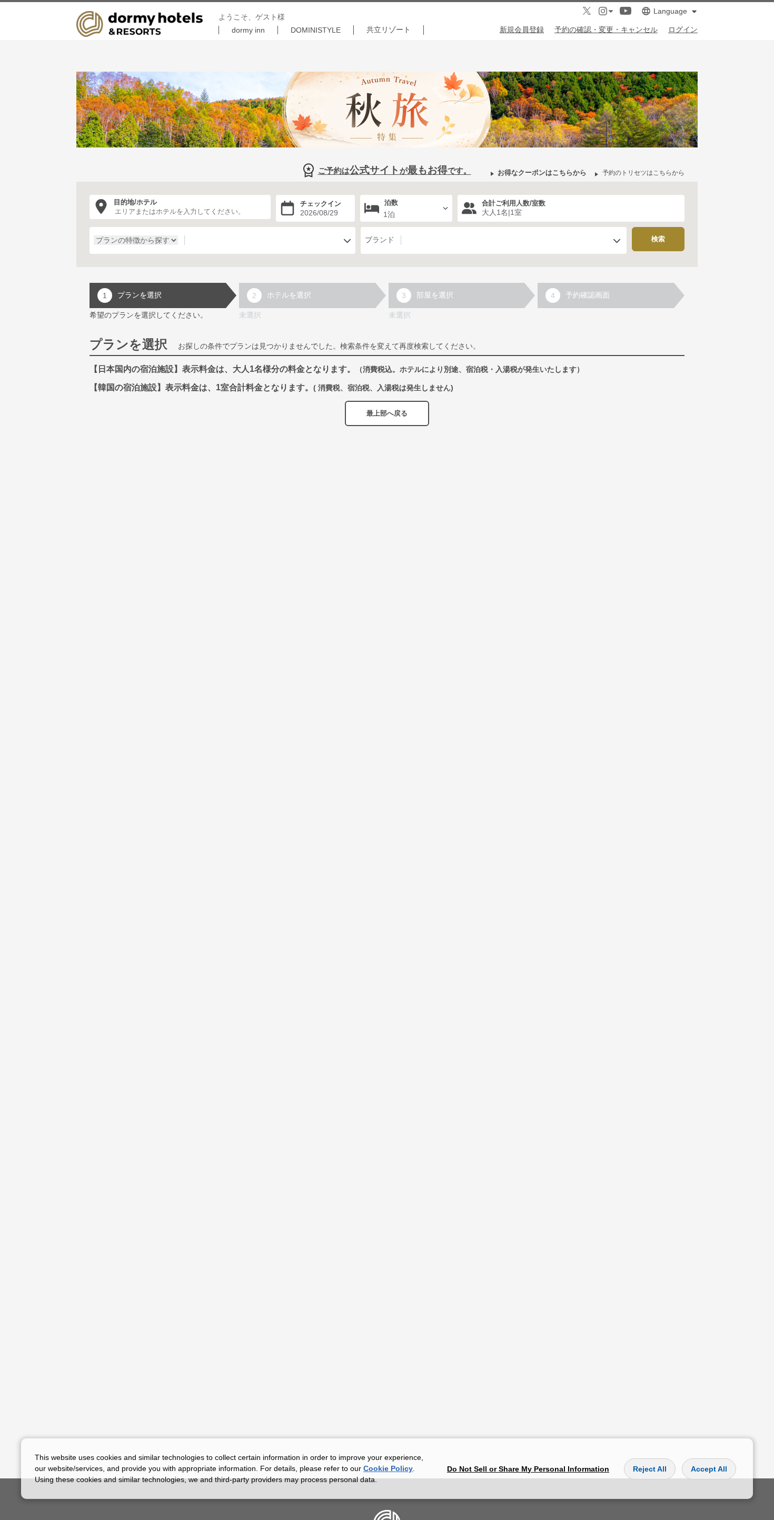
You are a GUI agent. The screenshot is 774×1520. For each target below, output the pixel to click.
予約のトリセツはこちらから (643, 172)
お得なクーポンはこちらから (542, 172)
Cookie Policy (388, 1468)
